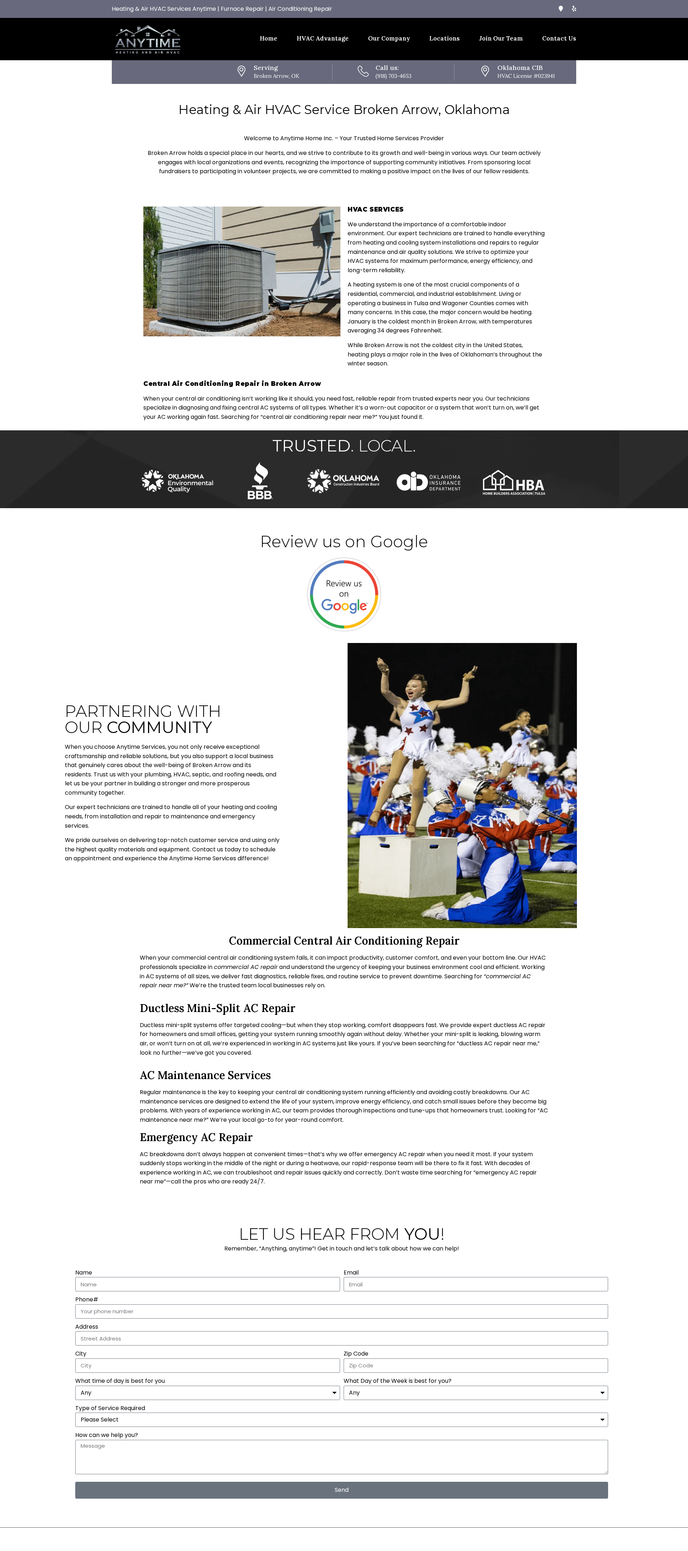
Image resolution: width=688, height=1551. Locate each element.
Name (83, 1272)
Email (351, 1272)
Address (86, 1327)
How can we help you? (106, 1435)
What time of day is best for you (120, 1381)
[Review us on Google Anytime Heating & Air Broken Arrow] (344, 594)
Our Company (389, 38)
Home (268, 38)
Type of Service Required (110, 1408)
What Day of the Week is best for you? (398, 1381)
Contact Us (559, 38)
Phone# (86, 1299)
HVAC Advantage (323, 38)
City (80, 1353)
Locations (444, 38)
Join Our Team (501, 38)
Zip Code (356, 1353)
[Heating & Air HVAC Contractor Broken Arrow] (574, 9)
